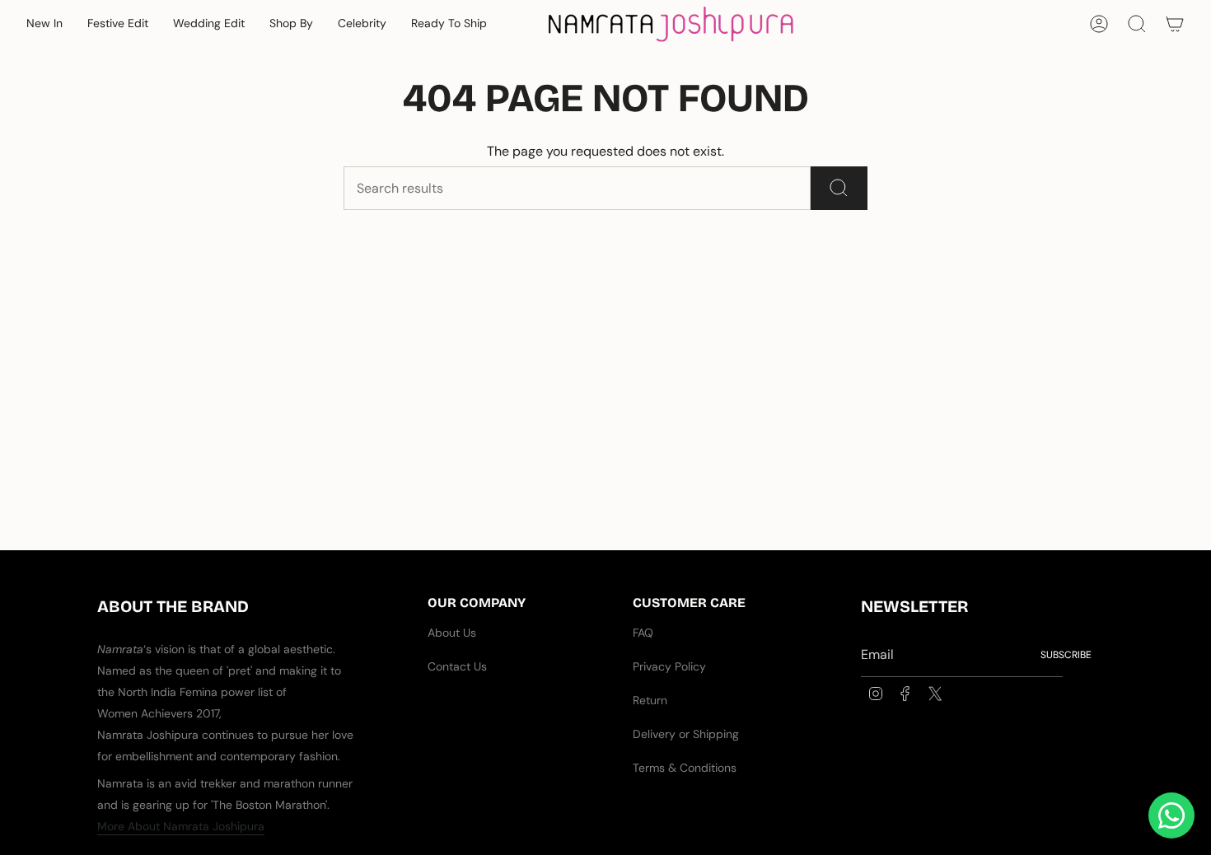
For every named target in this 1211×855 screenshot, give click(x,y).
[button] (44, 24)
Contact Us (457, 666)
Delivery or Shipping (686, 734)
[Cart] (1175, 24)
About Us (452, 632)
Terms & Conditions (684, 767)
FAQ (643, 632)
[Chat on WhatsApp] (1171, 815)
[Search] (839, 188)
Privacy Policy (669, 666)
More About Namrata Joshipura (180, 826)
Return (650, 700)
